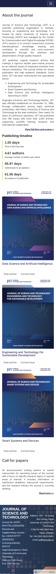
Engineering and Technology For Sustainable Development (23, 354)
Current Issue (28, 274)
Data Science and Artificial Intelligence (27, 263)
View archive (10, 274)
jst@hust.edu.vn (46, 540)
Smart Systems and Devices (20, 440)
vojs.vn (51, 572)
